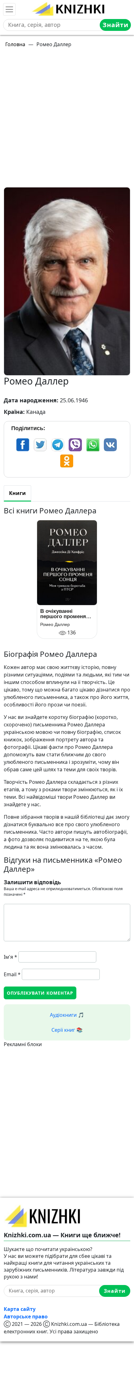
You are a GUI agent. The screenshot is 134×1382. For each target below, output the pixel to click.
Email (12, 974)
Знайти (115, 25)
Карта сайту (20, 1309)
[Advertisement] (67, 120)
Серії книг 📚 (67, 1029)
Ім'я (10, 956)
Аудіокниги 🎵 (67, 1014)
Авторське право (26, 1316)
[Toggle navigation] (9, 9)
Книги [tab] (17, 493)
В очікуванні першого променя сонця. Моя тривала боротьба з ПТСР (66, 614)
